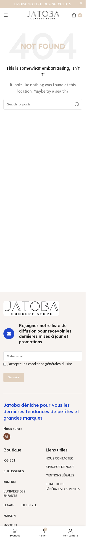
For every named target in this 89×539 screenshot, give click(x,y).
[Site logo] (43, 15)
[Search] (77, 104)
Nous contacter (59, 458)
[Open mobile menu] (5, 15)
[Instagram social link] (6, 436)
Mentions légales (60, 475)
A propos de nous (60, 467)
